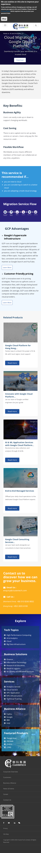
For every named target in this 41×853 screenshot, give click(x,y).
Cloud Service (12, 690)
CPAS (9, 747)
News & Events (8, 789)
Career (5, 794)
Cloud (9, 641)
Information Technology (16, 662)
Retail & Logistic (13, 668)
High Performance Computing (19, 635)
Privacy (5, 828)
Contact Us (7, 800)
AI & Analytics (12, 638)
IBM (8, 720)
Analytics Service (13, 686)
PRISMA (10, 741)
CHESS (9, 744)
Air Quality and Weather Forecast (20, 671)
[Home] (20, 26)
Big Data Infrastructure (16, 644)
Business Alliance (9, 783)
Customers (7, 777)
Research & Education (16, 665)
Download (20, 60)
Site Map (6, 834)
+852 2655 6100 (20, 606)
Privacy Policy (5, 11)
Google (9, 717)
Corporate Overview (10, 772)
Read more (12, 363)
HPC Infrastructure (14, 696)
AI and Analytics (16, 33)
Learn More (7, 267)
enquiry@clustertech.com (15, 590)
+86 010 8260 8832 (25, 601)
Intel (8, 723)
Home (5, 33)
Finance (10, 659)
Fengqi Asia (11, 738)
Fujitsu (9, 714)
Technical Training (14, 699)
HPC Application (13, 693)
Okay (4, 19)
